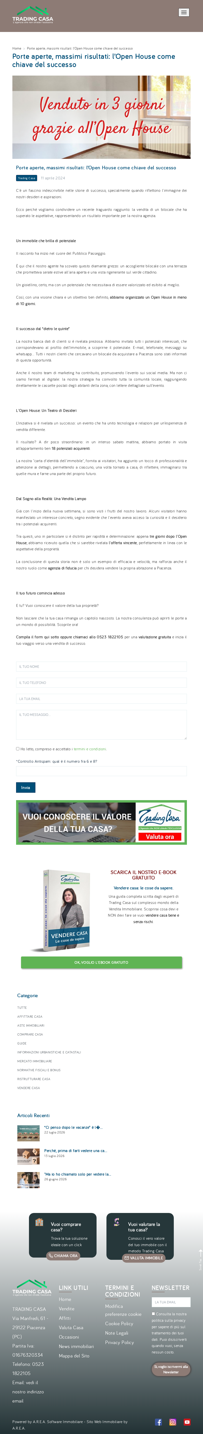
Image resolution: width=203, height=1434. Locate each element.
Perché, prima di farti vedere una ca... (75, 1150)
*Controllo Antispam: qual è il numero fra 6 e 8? (56, 761)
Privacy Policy (119, 1342)
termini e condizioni (90, 748)
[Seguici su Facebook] (158, 1423)
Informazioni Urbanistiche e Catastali (49, 1052)
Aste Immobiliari (30, 1025)
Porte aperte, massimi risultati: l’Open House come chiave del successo (96, 167)
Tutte (22, 1008)
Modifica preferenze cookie (123, 1310)
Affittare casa (29, 1016)
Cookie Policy (119, 1323)
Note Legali (116, 1333)
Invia (25, 787)
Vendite (67, 1308)
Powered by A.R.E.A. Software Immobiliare (47, 1421)
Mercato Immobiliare (34, 1061)
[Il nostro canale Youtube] (187, 1423)
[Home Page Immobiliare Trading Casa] (32, 2)
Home (16, 48)
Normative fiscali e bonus (39, 1070)
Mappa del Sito (74, 1355)
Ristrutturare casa (33, 1079)
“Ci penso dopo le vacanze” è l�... (73, 1127)
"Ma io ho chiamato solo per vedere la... (77, 1174)
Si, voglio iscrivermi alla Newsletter (171, 1369)
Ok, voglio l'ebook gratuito (101, 962)
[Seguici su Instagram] (172, 1423)
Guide (22, 1043)
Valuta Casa (71, 1327)
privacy (180, 1320)
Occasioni (69, 1337)
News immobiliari (76, 1346)
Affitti (65, 1318)
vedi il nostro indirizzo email (28, 1391)
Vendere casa (28, 1088)
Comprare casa (30, 1034)
